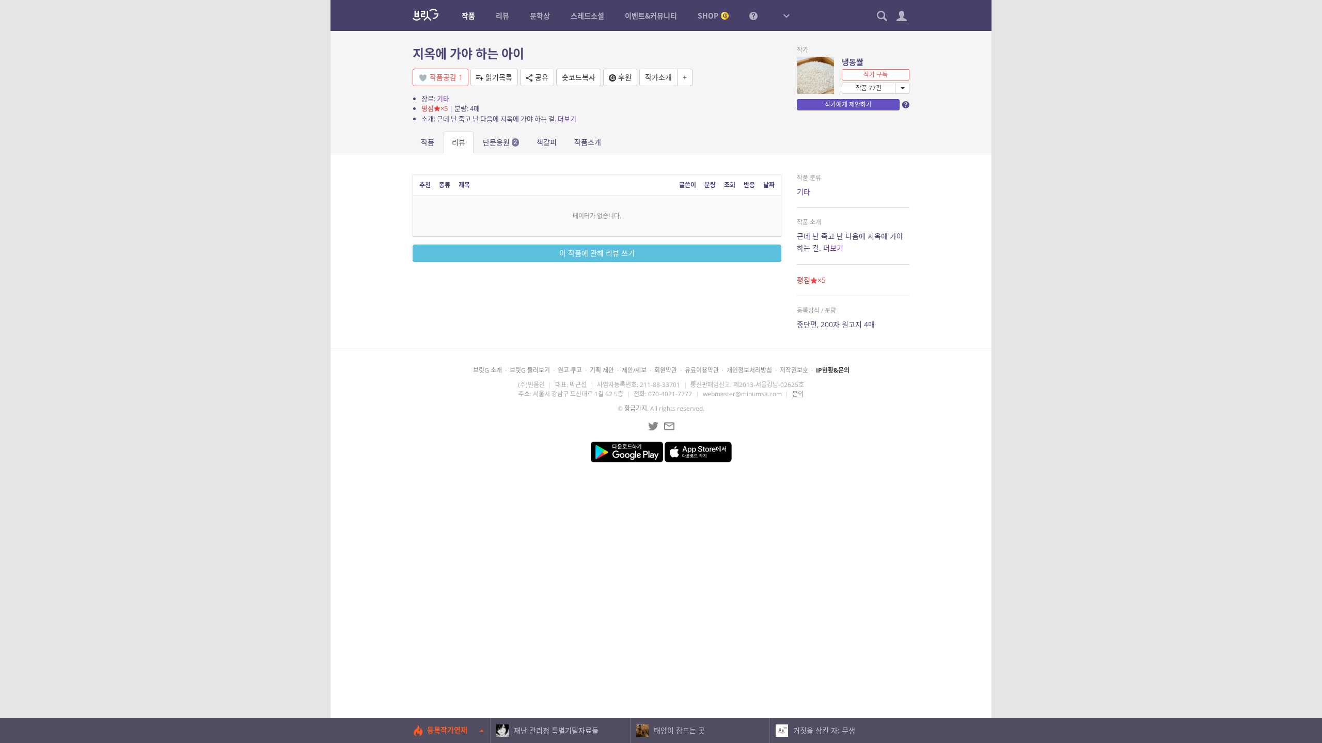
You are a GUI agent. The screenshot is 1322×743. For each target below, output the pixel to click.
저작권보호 (794, 370)
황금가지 (635, 408)
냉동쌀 (852, 62)
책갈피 (547, 142)
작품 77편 (869, 88)
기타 (443, 98)
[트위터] (653, 426)
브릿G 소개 (487, 370)
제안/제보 (634, 370)
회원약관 (665, 370)
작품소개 (587, 142)
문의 (798, 394)
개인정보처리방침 (749, 370)
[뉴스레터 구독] (669, 426)
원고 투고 (570, 370)
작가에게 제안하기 (848, 104)
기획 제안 (602, 370)
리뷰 (458, 142)
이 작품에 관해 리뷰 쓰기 (597, 253)
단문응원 (500, 142)
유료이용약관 (702, 370)
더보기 (567, 118)
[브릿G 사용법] (753, 15)
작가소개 (658, 77)
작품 (427, 142)
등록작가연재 (447, 730)
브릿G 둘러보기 (530, 370)
